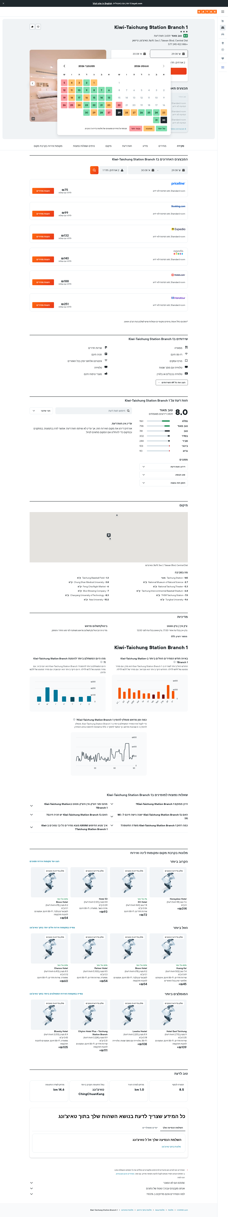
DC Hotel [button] (142, 902)
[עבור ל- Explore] (223, 43)
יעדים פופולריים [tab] (150, 1127)
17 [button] (156, 105)
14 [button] (126, 97)
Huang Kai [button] (181, 968)
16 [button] (164, 105)
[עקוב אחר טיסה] (223, 49)
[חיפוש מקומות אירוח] (223, 28)
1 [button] (119, 82)
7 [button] (126, 90)
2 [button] (164, 90)
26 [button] (141, 112)
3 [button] (156, 90)
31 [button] (156, 120)
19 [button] (141, 105)
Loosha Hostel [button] (140, 1031)
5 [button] (141, 90)
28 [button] (126, 112)
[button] (3, 3)
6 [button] (134, 90)
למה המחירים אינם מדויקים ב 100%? (165, 1194)
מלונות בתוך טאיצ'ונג (171, 1146)
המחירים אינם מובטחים (125, 1174)
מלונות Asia (159, 1210)
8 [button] (119, 90)
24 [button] (156, 112)
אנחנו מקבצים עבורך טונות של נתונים (165, 1188)
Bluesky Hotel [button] (61, 1031)
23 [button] (163, 112)
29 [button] (119, 112)
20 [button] (134, 105)
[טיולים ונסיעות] (223, 58)
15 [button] (119, 97)
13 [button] (134, 97)
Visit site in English (102, 3)
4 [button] (149, 90)
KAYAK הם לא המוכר (174, 1182)
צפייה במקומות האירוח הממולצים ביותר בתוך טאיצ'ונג (56, 993)
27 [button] (134, 112)
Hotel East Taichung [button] (177, 1031)
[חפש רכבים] (223, 34)
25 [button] (149, 112)
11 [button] (149, 97)
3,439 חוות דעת (162, 35)
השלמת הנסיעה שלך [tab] (173, 1127)
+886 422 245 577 (178, 44)
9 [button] (164, 97)
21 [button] (126, 105)
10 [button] (156, 97)
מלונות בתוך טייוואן (144, 1210)
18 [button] (149, 105)
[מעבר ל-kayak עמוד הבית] (207, 12)
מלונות (170, 1210)
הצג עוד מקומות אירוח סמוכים (44, 861)
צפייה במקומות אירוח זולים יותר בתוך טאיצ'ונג (52, 927)
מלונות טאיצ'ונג (127, 1210)
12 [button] (141, 97)
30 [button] (163, 120)
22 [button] (119, 105)
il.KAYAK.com (182, 1210)
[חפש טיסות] (223, 21)
